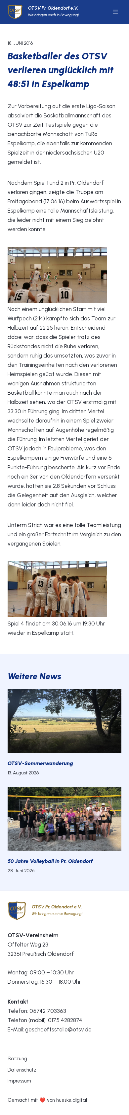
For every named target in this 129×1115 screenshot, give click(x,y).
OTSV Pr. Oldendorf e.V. (53, 8)
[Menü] (115, 12)
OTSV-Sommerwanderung (40, 763)
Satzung (17, 1059)
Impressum (19, 1081)
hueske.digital (71, 1100)
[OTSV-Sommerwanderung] (64, 721)
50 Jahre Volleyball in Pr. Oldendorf (50, 861)
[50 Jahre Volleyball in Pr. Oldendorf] (64, 819)
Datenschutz (22, 1070)
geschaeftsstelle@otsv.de (58, 1029)
